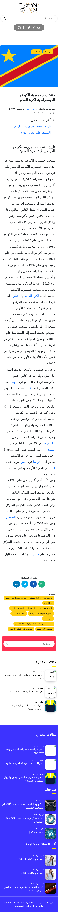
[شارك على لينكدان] (16, 584)
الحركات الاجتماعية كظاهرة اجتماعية (27, 691)
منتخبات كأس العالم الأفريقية (21, 629)
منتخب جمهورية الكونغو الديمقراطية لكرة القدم (33, 624)
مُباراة (15, 296)
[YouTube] (38, 27)
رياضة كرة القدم (18, 613)
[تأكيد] (5, 18)
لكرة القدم (32, 296)
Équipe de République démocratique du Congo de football (29, 598)
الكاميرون (49, 443)
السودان (49, 449)
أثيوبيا (14, 382)
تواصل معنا (38, 906)
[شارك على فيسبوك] (33, 584)
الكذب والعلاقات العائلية (31, 859)
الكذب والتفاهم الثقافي (32, 873)
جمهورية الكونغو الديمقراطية (41, 613)
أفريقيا (37, 462)
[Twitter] (29, 27)
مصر (24, 462)
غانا (28, 388)
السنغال (10, 517)
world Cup (48, 603)
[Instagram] (19, 27)
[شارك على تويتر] (24, 584)
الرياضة (48, 52)
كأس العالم (48, 619)
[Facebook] (33, 27)
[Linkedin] (24, 27)
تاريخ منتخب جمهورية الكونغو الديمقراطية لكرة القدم (31, 608)
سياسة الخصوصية (23, 906)
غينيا (52, 468)
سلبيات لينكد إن (35, 832)
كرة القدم (36, 52)
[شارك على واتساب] (41, 584)
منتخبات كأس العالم (44, 629)
